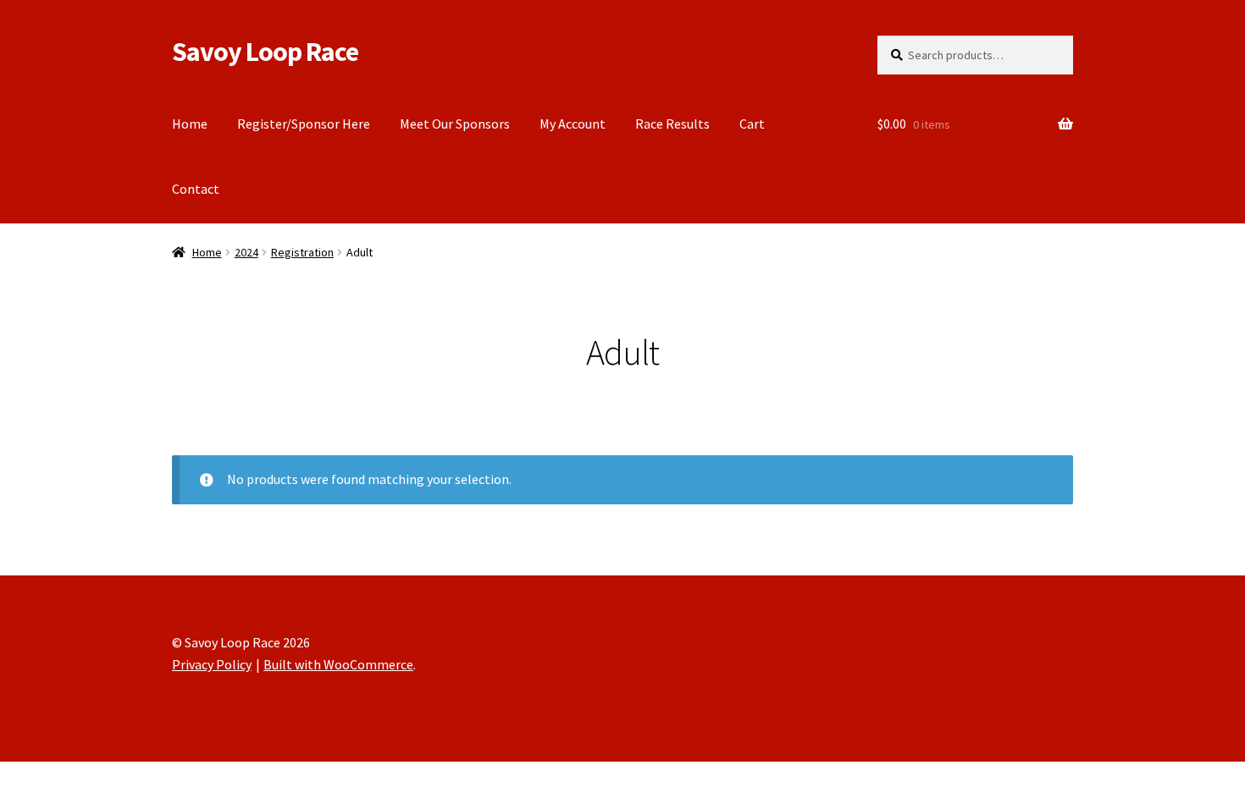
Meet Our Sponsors (455, 123)
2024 (246, 252)
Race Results (672, 123)
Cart (752, 123)
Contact (195, 188)
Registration (302, 252)
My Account (573, 123)
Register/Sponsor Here (303, 123)
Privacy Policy (212, 664)
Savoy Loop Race (265, 52)
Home (190, 123)
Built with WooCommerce (338, 664)
